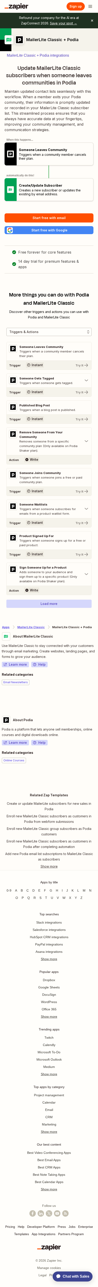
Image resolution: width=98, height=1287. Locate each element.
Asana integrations (49, 951)
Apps (6, 627)
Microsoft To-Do (49, 1052)
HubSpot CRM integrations (49, 937)
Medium (49, 1067)
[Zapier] (16, 6)
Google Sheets (49, 987)
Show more (49, 959)
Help (42, 664)
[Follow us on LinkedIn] (41, 1213)
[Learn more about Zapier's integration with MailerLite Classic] (6, 636)
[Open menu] (90, 6)
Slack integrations (49, 922)
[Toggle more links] (49, 866)
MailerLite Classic (31, 627)
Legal (42, 1275)
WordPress (49, 1002)
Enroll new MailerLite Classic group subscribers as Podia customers (49, 831)
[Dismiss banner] (92, 20)
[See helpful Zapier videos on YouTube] (57, 1213)
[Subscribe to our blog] (65, 1213)
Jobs (72, 1227)
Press (62, 1227)
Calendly (49, 1045)
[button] (49, 230)
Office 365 (49, 1009)
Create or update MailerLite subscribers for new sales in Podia (49, 806)
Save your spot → (63, 23)
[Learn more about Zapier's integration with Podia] (6, 720)
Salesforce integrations (49, 930)
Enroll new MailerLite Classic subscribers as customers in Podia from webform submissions (49, 819)
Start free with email (49, 218)
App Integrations (43, 1234)
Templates (21, 1234)
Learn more (18, 664)
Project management (49, 1095)
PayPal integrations (49, 944)
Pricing (10, 1227)
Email (49, 1110)
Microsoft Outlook (49, 1059)
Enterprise (85, 1227)
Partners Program (71, 1234)
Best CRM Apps (49, 1167)
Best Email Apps (49, 1160)
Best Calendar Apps (49, 1182)
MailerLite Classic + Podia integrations (38, 55)
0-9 (9, 890)
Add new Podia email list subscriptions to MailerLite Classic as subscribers (49, 856)
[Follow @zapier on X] (49, 1213)
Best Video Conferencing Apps (49, 1153)
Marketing (49, 1124)
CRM (49, 1117)
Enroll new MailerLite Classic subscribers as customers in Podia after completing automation (49, 844)
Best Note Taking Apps (49, 1174)
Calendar (49, 1102)
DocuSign (49, 994)
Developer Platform (41, 1227)
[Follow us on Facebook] (32, 1213)
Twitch (49, 1037)
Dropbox (49, 980)
